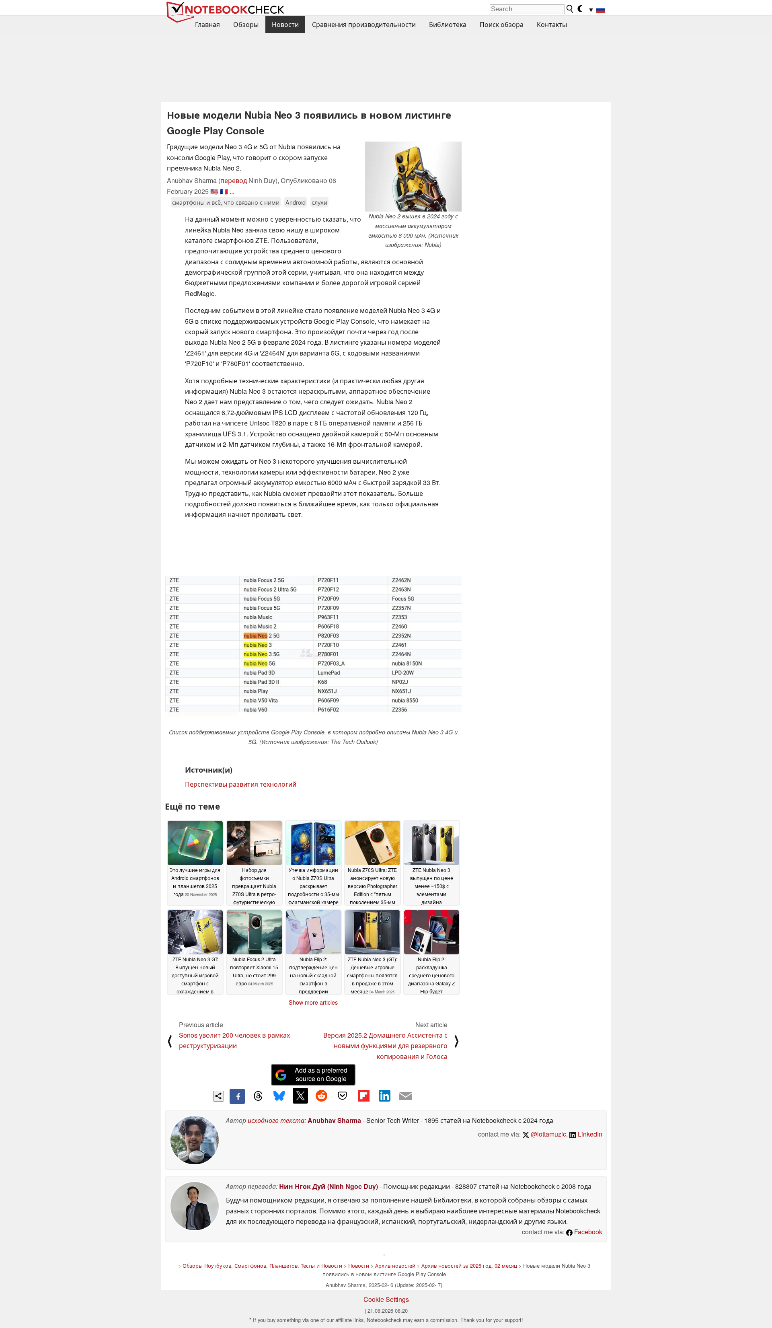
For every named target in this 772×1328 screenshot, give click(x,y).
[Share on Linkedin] (384, 1095)
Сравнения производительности (364, 24)
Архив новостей (395, 1265)
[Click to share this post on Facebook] (237, 1096)
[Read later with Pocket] (342, 1095)
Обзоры (246, 24)
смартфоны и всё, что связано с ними (225, 202)
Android (295, 202)
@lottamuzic (547, 1134)
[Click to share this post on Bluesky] (279, 1096)
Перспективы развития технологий (240, 784)
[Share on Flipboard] (363, 1095)
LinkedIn (589, 1134)
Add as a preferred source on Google (321, 1074)
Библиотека (447, 24)
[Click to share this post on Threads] (258, 1096)
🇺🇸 (214, 191)
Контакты (552, 24)
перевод (233, 180)
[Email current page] (405, 1096)
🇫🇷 (224, 191)
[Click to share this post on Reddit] (321, 1095)
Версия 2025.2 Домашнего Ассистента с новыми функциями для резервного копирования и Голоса (385, 1045)
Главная (207, 24)
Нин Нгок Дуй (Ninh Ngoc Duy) (328, 1186)
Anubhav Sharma (334, 1120)
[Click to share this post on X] (300, 1095)
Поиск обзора (502, 24)
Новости (285, 24)
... (232, 191)
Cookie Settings (386, 1299)
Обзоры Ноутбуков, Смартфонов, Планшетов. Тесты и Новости (262, 1265)
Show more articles (313, 1002)
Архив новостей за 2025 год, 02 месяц (469, 1265)
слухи (319, 202)
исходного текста (276, 1120)
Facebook (587, 1231)
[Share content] (218, 1096)
